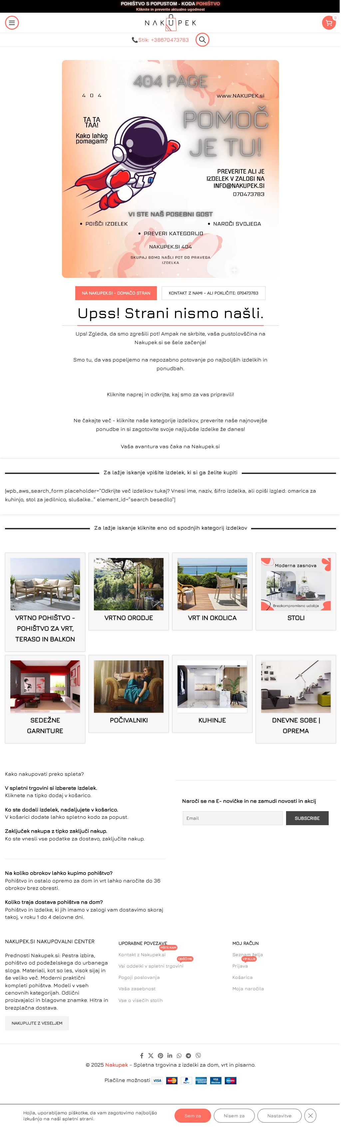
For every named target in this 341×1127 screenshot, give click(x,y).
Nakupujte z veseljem (37, 1023)
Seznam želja (247, 954)
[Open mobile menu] (12, 22)
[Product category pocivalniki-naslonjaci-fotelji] (129, 693)
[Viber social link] (198, 1056)
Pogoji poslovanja (139, 977)
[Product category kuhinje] (212, 693)
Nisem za (234, 1115)
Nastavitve (279, 1115)
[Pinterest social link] (160, 1056)
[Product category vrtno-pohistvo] (45, 602)
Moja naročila (248, 988)
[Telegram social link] (188, 1056)
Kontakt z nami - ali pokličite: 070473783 (213, 293)
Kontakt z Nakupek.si (147, 953)
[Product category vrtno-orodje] (129, 591)
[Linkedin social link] (170, 1056)
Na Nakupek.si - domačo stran (116, 293)
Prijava (243, 964)
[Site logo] (170, 22)
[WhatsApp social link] (178, 1056)
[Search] (202, 39)
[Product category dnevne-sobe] (296, 699)
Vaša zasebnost (137, 988)
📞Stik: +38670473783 (160, 40)
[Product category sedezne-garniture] (45, 699)
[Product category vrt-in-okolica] (212, 591)
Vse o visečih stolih (141, 1000)
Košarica (242, 977)
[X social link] (151, 1056)
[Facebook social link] (142, 1056)
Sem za (192, 1115)
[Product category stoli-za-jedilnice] (296, 591)
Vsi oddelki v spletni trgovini (155, 964)
